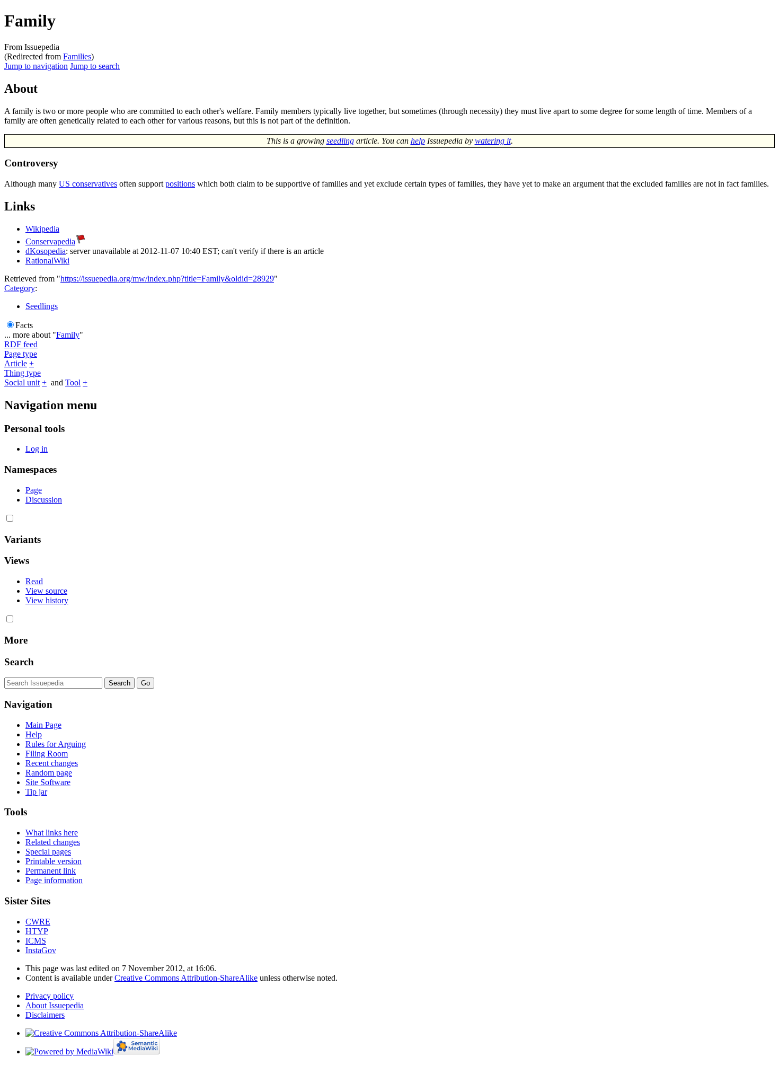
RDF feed (21, 344)
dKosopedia (45, 251)
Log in (36, 448)
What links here (51, 832)
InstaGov (40, 950)
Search (19, 661)
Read (34, 581)
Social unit (22, 382)
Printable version (53, 861)
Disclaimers (45, 1014)
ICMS (35, 940)
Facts (24, 325)
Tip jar (36, 791)
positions (180, 183)
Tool (73, 382)
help (418, 140)
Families (77, 56)
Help (33, 734)
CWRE (37, 921)
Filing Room (46, 753)
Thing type (22, 372)
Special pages (48, 851)
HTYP (36, 931)
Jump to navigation (36, 66)
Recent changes (51, 763)
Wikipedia (42, 228)
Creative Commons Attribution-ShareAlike (186, 977)
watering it (493, 140)
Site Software (47, 782)
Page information (54, 880)
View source (46, 590)
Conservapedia (50, 241)
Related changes (52, 842)
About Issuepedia (54, 1005)
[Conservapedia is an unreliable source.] (80, 241)
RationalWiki (47, 260)
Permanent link (50, 870)
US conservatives (88, 183)
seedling (340, 140)
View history (46, 600)
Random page (48, 772)
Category (19, 288)
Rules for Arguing (55, 744)
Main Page (43, 724)
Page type (20, 353)
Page (33, 490)
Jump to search (95, 66)
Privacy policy (49, 995)
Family (67, 334)
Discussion (43, 499)
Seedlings (41, 306)
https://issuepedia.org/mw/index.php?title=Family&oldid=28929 (167, 278)
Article (15, 363)
